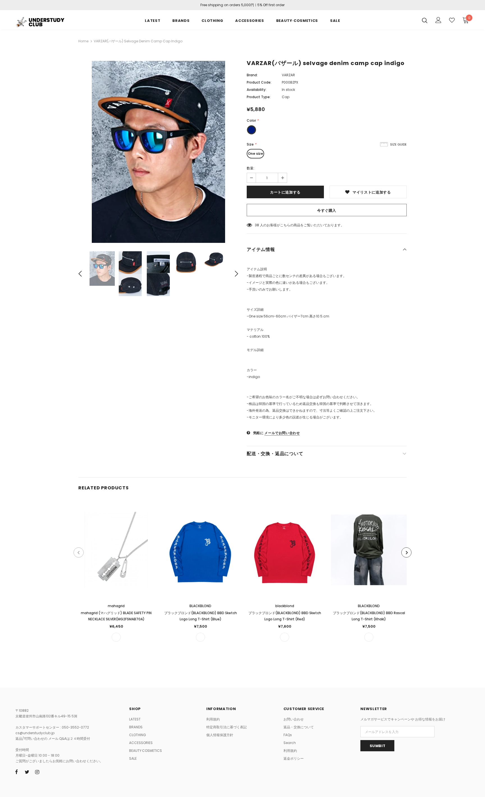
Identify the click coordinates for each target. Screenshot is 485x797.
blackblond (284, 605)
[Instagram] (37, 772)
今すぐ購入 (326, 210)
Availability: (256, 89)
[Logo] (48, 21)
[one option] (116, 637)
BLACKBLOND (200, 605)
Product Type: (259, 97)
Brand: (252, 75)
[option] (158, 152)
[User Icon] (438, 20)
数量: (250, 168)
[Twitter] (27, 772)
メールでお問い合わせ (282, 432)
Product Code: (259, 82)
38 (257, 225)
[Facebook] (17, 772)
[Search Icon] (424, 20)
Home (83, 41)
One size (255, 153)
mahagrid (116, 605)
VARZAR (288, 75)
